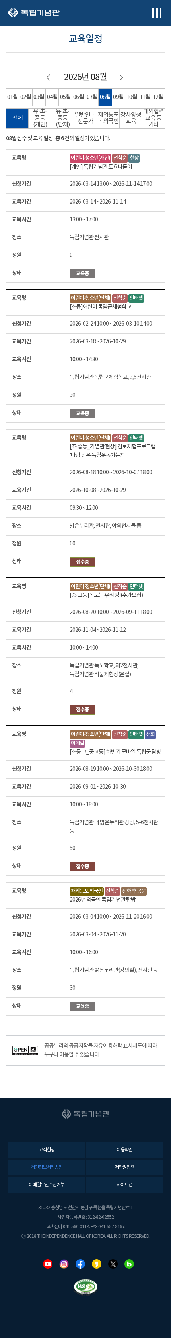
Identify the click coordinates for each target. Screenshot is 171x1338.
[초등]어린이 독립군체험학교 (100, 307)
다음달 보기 (122, 77)
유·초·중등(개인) (40, 118)
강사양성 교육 (130, 118)
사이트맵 (124, 1184)
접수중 (82, 562)
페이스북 (80, 1264)
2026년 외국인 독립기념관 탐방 (103, 900)
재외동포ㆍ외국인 (108, 118)
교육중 (82, 274)
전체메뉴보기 (156, 13)
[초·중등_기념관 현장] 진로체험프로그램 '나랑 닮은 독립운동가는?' (112, 451)
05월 (65, 97)
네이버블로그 (129, 1264)
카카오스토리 (96, 1264)
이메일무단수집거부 (46, 1184)
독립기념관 (34, 12)
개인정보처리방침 (46, 1167)
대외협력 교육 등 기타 (153, 118)
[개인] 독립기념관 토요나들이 (101, 167)
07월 (92, 97)
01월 (12, 97)
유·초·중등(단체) (63, 118)
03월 (38, 97)
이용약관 (124, 1150)
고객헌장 (46, 1150)
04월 (52, 97)
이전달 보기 (49, 77)
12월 (158, 97)
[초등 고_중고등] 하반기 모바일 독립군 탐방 (115, 752)
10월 (131, 97)
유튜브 (47, 1264)
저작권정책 (124, 1167)
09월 (118, 97)
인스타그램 (64, 1264)
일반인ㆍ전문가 (85, 118)
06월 (78, 97)
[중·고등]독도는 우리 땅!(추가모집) (106, 595)
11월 (145, 97)
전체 (17, 118)
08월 (105, 97)
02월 (25, 97)
